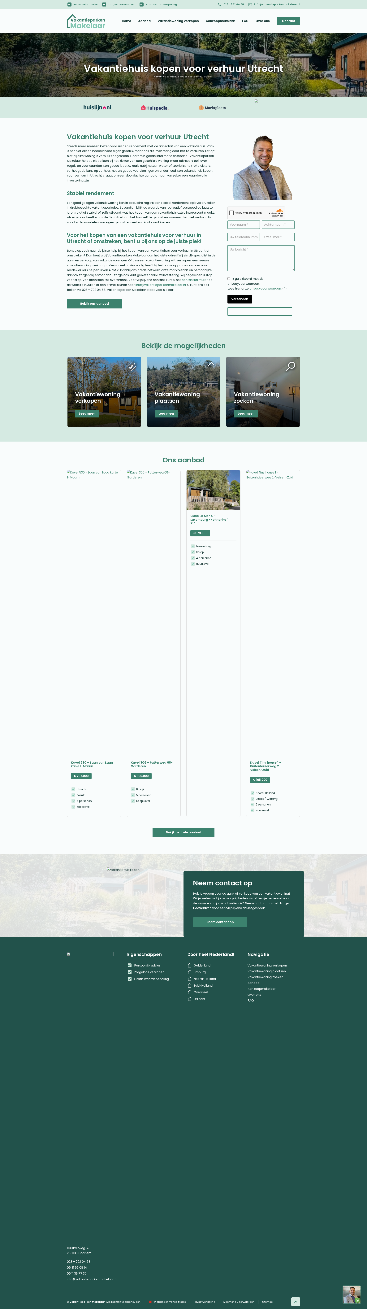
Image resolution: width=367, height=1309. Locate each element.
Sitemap (267, 1302)
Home (157, 76)
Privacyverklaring (204, 1302)
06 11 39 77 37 (77, 1271)
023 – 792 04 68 (78, 1259)
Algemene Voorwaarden (238, 1302)
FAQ (251, 998)
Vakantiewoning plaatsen (267, 969)
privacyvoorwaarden (265, 288)
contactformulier (195, 280)
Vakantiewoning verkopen (267, 963)
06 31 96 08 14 (77, 1265)
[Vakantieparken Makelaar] (86, 21)
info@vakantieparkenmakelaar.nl (277, 4)
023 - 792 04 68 (233, 4)
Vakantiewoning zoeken (265, 975)
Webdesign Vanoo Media (170, 1302)
